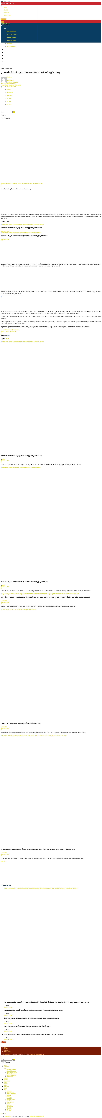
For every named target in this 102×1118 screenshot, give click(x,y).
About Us (6, 1048)
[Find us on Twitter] (3, 1042)
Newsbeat (11, 85)
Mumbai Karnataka (11, 46)
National (6, 52)
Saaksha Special (11, 83)
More (5, 1089)
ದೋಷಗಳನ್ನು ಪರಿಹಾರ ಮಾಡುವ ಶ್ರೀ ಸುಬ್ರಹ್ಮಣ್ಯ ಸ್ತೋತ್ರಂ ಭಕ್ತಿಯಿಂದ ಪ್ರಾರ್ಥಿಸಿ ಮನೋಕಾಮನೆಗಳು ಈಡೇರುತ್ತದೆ (31, 1018)
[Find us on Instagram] (4, 1042)
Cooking (9, 1095)
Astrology (6, 1086)
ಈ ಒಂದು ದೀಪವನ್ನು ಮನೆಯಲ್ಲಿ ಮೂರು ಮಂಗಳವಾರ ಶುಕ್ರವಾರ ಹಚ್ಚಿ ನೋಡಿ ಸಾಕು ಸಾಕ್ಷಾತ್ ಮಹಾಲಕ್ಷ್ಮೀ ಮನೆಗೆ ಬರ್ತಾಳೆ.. (34, 1034)
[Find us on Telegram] (5, 1042)
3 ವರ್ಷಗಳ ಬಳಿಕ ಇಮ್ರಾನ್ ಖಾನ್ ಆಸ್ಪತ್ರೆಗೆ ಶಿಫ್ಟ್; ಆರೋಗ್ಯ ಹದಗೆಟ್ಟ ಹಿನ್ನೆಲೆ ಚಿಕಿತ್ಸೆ (21, 723)
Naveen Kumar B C (13, 82)
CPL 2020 (9, 1109)
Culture (8, 1096)
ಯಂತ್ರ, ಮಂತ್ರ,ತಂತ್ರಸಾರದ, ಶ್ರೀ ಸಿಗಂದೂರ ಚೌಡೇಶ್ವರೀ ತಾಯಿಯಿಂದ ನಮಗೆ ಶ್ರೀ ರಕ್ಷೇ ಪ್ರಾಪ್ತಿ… (27, 1026)
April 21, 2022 (4, 83)
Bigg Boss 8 (10, 1106)
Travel (8, 1103)
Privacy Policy (7, 1051)
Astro (5, 68)
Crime (5, 58)
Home (5, 22)
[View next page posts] (2, 240)
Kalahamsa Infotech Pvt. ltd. (37, 1054)
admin (3, 459)
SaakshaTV (8, 1054)
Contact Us (6, 1050)
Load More (3, 861)
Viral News (9, 1105)
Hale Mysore (10, 43)
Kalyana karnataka (11, 1069)
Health (5, 1088)
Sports (5, 64)
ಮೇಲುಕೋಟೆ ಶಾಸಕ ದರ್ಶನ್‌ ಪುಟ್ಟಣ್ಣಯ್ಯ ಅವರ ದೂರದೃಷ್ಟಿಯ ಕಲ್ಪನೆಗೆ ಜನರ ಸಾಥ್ (21, 227)
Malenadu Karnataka (12, 1072)
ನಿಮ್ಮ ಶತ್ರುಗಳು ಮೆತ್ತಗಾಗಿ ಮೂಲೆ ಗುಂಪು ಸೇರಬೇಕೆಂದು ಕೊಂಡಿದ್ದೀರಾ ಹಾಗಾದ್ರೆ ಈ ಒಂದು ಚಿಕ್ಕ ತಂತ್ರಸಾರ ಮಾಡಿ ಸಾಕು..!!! (33, 1010)
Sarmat (17, 330)
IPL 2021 (9, 1108)
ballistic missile (8, 330)
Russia (14, 330)
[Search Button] (14, 1060)
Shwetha (4, 600)
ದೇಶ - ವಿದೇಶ (18, 85)
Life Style (9, 1101)
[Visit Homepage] (19, 22)
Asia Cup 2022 (10, 1092)
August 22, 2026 (5, 231)
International (8, 68)
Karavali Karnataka (11, 1071)
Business (9, 1091)
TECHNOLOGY (10, 1102)
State (5, 1068)
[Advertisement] (50, 57)
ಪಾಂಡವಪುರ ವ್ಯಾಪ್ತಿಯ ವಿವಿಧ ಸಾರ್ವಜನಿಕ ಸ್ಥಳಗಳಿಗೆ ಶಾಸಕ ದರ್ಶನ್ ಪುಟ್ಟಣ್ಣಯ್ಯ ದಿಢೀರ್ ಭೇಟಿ (24, 235)
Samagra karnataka (11, 1075)
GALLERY (9, 1098)
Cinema (5, 61)
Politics (6, 49)
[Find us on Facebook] (1, 1042)
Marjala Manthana (11, 1093)
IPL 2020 (9, 1110)
